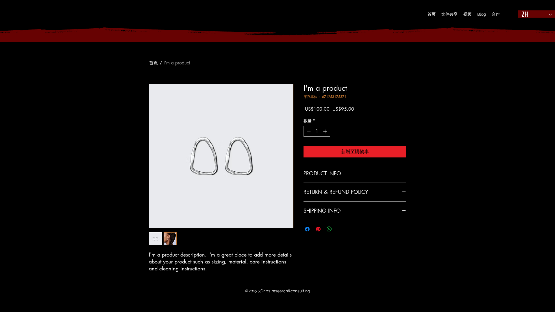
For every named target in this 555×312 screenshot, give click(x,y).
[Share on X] (340, 229)
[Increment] (325, 131)
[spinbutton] (317, 131)
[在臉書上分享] (307, 229)
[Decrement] (308, 131)
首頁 (153, 63)
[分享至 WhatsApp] (329, 229)
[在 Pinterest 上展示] (318, 229)
